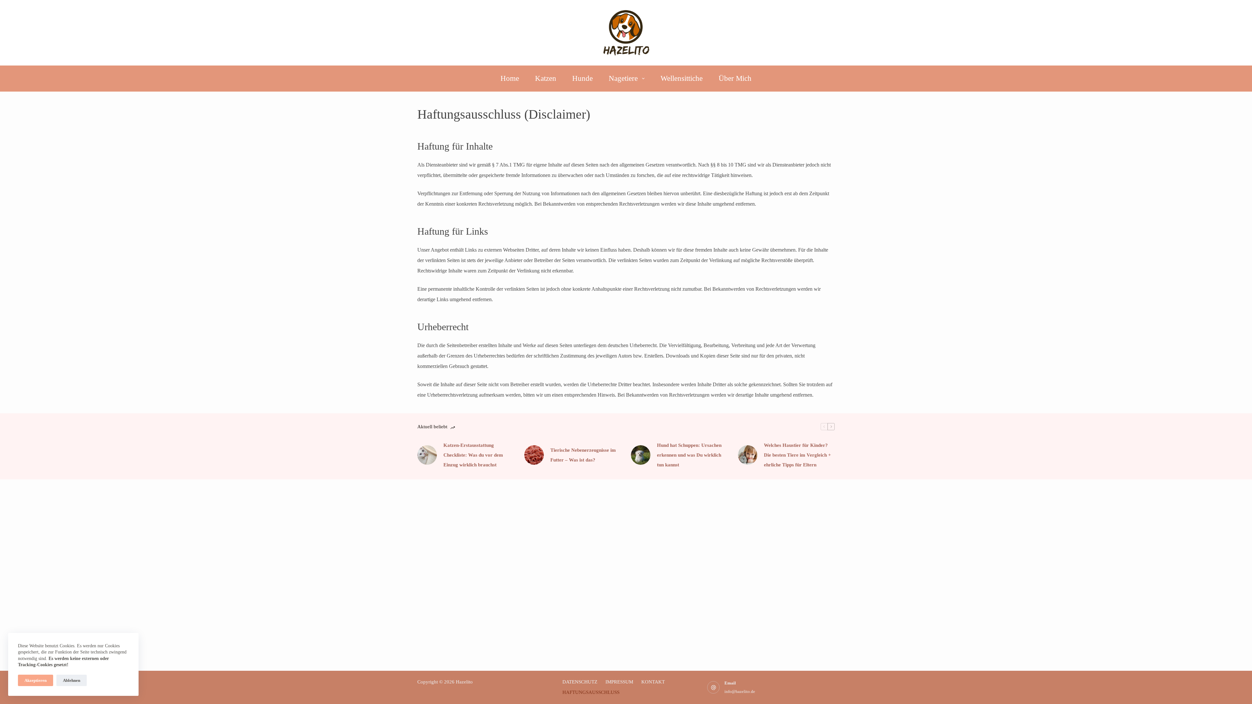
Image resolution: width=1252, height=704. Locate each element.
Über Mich (735, 78)
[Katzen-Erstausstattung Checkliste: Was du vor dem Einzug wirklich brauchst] (427, 455)
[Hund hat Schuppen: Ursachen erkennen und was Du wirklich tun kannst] (640, 455)
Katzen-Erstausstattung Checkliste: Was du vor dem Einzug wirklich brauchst (473, 455)
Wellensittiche (682, 78)
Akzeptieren (35, 680)
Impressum (619, 681)
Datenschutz (579, 681)
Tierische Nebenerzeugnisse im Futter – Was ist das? (583, 454)
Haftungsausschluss (590, 692)
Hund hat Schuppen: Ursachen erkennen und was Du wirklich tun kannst (689, 455)
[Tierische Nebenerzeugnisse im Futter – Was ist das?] (534, 455)
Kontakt (653, 681)
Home (509, 78)
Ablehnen (71, 680)
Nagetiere (623, 78)
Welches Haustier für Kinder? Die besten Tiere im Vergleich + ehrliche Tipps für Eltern (797, 455)
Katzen (545, 78)
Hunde (582, 78)
